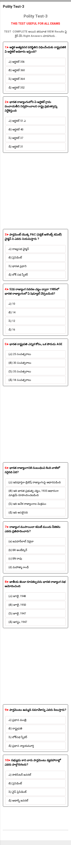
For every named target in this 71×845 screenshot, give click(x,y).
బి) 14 (12, 312)
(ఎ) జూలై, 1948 (17, 596)
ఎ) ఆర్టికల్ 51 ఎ (17, 120)
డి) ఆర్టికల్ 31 (16, 146)
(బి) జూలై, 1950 (17, 604)
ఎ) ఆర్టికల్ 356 (17, 61)
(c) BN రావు (15, 558)
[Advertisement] (35, 191)
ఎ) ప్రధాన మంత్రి (17, 720)
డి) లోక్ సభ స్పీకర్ (18, 274)
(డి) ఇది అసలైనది (18, 512)
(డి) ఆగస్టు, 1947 (18, 622)
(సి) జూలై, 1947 (17, 613)
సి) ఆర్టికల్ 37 (16, 138)
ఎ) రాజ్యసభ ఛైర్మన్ (19, 249)
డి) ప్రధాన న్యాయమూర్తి (21, 745)
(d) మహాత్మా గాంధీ (19, 567)
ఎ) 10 (12, 303)
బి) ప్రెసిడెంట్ (15, 257)
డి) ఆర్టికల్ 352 (17, 87)
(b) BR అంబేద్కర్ (18, 550)
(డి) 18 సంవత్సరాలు (20, 380)
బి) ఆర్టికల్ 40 (16, 129)
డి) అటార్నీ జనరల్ (18, 800)
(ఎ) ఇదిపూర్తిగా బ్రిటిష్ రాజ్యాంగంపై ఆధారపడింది (35, 482)
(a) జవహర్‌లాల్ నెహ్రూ (21, 541)
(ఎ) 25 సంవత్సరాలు (20, 354)
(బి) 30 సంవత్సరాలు (20, 362)
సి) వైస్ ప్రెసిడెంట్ (18, 792)
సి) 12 (12, 321)
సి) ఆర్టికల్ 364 (17, 79)
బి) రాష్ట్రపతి (15, 728)
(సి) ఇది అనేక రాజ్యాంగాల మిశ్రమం (27, 503)
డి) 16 (12, 329)
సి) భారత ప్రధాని (18, 266)
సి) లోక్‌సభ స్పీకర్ (18, 737)
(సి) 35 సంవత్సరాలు (20, 371)
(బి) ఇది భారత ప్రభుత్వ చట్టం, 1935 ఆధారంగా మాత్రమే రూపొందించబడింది (34, 493)
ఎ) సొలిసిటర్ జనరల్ (20, 774)
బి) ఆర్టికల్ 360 (17, 70)
